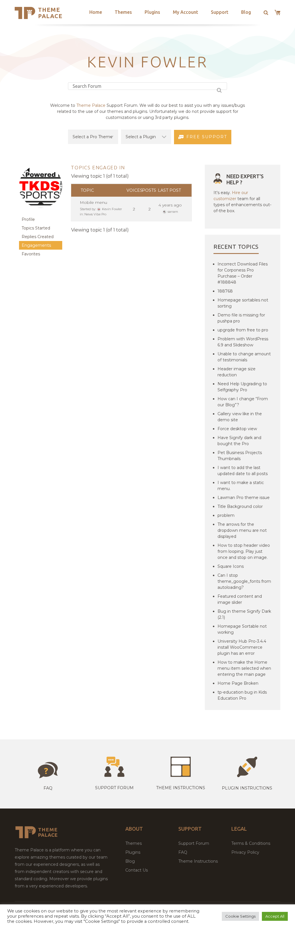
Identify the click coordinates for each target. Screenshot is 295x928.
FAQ (182, 852)
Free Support (206, 136)
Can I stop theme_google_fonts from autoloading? (244, 581)
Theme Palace (50, 12)
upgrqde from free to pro (243, 330)
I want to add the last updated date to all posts (243, 470)
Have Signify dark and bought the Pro (239, 440)
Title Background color (240, 506)
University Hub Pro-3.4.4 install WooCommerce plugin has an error (242, 647)
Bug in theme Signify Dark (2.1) (244, 614)
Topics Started (36, 228)
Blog (246, 12)
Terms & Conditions (250, 843)
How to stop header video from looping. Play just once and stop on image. (244, 551)
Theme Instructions (198, 861)
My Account (185, 12)
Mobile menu (93, 202)
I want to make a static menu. (241, 485)
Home (95, 12)
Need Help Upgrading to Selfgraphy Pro (242, 386)
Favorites (31, 254)
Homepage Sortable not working (242, 629)
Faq (48, 788)
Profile (28, 219)
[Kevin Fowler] (40, 212)
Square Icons (231, 566)
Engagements (36, 245)
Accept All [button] (274, 916)
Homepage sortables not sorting (243, 303)
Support (219, 12)
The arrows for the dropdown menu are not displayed (242, 530)
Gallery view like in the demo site (240, 416)
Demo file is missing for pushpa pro (241, 318)
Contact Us (136, 870)
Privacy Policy (245, 852)
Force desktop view (237, 428)
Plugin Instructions (247, 788)
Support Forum (114, 787)
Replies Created (38, 236)
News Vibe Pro (95, 214)
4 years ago (170, 205)
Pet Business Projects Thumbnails (240, 455)
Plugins (152, 12)
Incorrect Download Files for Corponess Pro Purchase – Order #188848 (243, 273)
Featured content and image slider (240, 599)
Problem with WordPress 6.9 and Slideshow (243, 342)
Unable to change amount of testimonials (244, 357)
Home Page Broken (238, 683)
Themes (123, 12)
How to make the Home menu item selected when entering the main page (244, 668)
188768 (225, 291)
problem (226, 515)
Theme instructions (180, 787)
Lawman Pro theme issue (244, 497)
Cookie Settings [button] (240, 916)
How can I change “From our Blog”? (243, 401)
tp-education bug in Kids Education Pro (242, 695)
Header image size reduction (237, 371)
